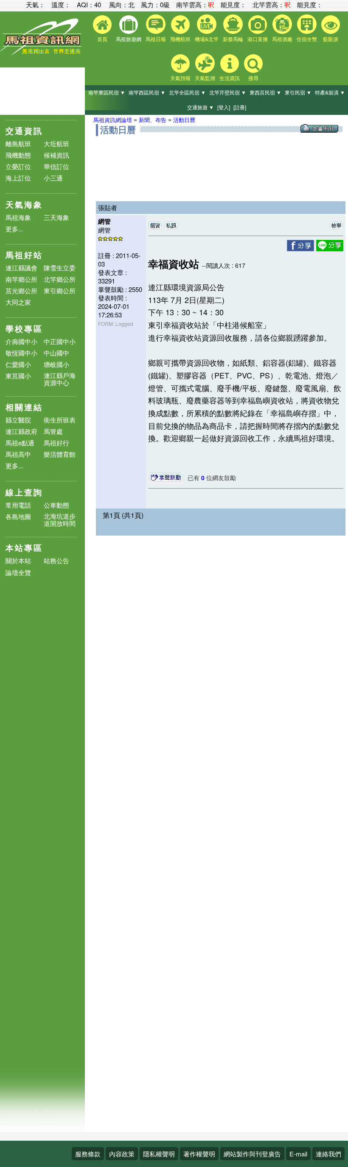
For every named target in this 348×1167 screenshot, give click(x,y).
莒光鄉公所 (21, 290)
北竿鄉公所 (60, 279)
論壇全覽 (18, 573)
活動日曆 (184, 120)
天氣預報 (180, 77)
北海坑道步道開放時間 (60, 519)
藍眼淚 (330, 38)
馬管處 (53, 431)
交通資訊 (24, 130)
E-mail (298, 1153)
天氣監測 (205, 77)
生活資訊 (229, 77)
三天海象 (56, 217)
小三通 (53, 177)
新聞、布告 (152, 120)
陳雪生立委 (60, 267)
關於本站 (18, 561)
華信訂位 (56, 166)
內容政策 (122, 1153)
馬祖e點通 (20, 442)
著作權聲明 (199, 1153)
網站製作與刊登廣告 (252, 1153)
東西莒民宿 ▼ (265, 92)
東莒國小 (18, 375)
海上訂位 (18, 177)
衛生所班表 (60, 419)
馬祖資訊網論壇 (112, 120)
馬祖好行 (56, 442)
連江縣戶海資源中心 (60, 379)
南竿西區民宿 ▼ (147, 92)
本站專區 (24, 547)
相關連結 (24, 407)
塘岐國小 (56, 364)
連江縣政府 (21, 431)
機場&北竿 (207, 38)
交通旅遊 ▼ (200, 107)
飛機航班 (180, 38)
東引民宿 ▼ (298, 92)
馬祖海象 (18, 217)
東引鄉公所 (60, 290)
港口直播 (257, 38)
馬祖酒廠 (282, 38)
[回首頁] (42, 53)
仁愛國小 (18, 364)
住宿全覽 (307, 38)
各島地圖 (18, 516)
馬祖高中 (18, 454)
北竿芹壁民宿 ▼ (227, 92)
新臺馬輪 (233, 38)
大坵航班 (56, 143)
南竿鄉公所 (21, 279)
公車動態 (56, 504)
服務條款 (88, 1153)
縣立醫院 (18, 419)
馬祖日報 (156, 38)
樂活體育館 (60, 454)
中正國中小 (60, 341)
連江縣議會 (21, 267)
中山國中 (56, 352)
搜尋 (253, 77)
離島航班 (18, 143)
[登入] (223, 107)
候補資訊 (56, 154)
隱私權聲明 (159, 1153)
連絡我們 (328, 1153)
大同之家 (18, 302)
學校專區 (24, 328)
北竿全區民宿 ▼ (187, 92)
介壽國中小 (21, 341)
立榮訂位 (18, 166)
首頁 (102, 38)
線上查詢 (24, 492)
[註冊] (239, 107)
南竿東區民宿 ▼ (106, 92)
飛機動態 (18, 154)
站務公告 (56, 561)
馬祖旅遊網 (128, 38)
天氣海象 (24, 204)
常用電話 (18, 504)
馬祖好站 (24, 255)
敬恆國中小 (21, 352)
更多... (14, 228)
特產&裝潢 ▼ (330, 92)
